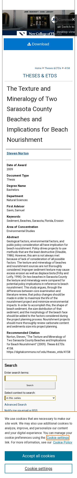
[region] (38, 444)
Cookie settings (58, 438)
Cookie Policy (62, 442)
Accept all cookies (38, 456)
